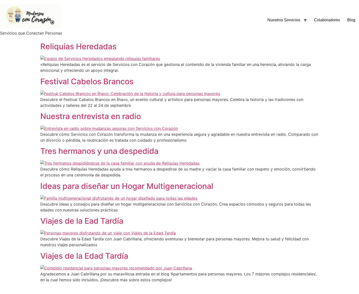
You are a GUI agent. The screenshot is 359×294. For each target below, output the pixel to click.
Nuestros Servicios (283, 20)
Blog (351, 20)
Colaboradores (327, 20)
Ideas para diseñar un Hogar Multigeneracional (126, 186)
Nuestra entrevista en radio (90, 116)
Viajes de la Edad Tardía (84, 256)
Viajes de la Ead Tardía (81, 221)
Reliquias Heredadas (78, 46)
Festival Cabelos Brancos (87, 81)
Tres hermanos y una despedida (99, 151)
